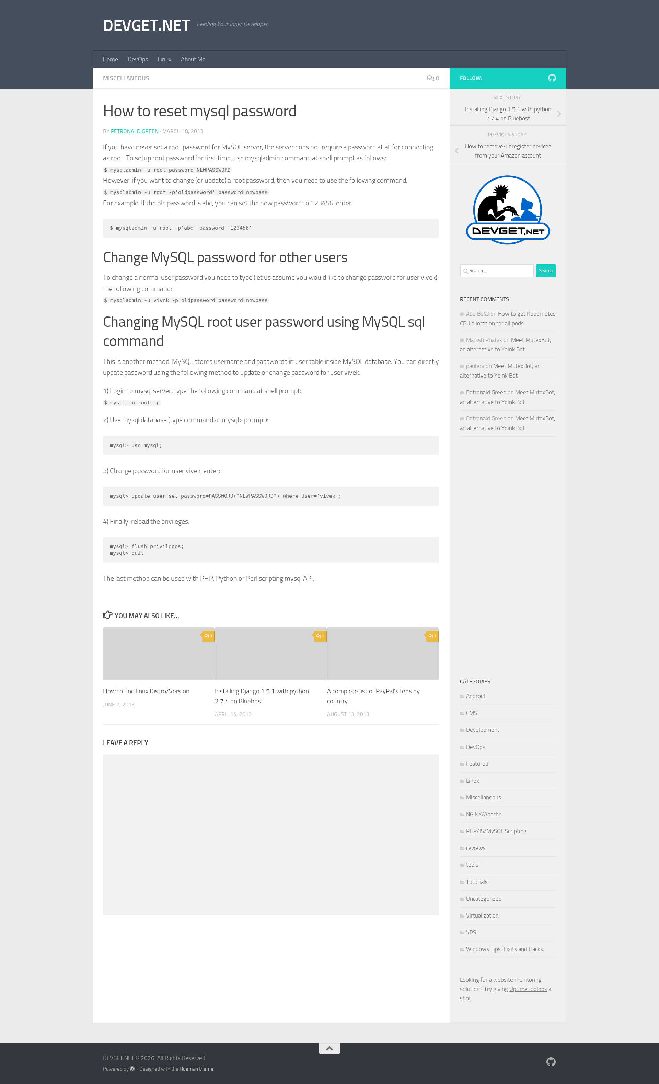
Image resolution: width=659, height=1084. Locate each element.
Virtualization (482, 915)
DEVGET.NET (146, 25)
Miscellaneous (126, 78)
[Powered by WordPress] (132, 1069)
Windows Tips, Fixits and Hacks (504, 949)
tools (472, 864)
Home (110, 59)
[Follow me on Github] (552, 78)
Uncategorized (484, 898)
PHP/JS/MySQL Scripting (496, 831)
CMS (471, 713)
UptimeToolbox (528, 988)
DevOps (138, 59)
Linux (164, 59)
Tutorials (477, 881)
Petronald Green (135, 131)
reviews (476, 847)
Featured (477, 763)
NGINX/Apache (484, 814)
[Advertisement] (508, 557)
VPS (471, 932)
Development (482, 729)
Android (475, 696)
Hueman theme (196, 1069)
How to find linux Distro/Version (146, 691)
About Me (193, 59)
